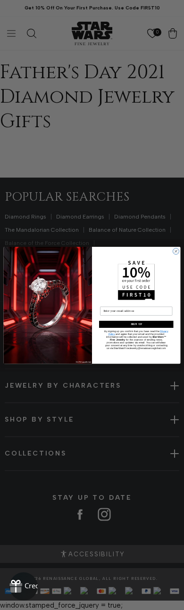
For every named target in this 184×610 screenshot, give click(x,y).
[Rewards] (23, 586)
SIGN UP (136, 323)
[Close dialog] (176, 251)
